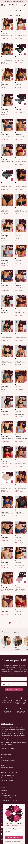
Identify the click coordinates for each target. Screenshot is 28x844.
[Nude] (15, 31)
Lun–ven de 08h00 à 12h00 (8, 795)
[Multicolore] (15, 560)
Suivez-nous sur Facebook (7, 748)
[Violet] (15, 283)
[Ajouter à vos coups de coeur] (3, 20)
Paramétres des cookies (7, 778)
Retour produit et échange (8, 760)
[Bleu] (1, 132)
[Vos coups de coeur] (22, 5)
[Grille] (23, 15)
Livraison (3, 765)
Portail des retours (6, 763)
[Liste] (26, 15)
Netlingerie (4, 790)
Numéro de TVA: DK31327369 (9, 800)
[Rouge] (15, 157)
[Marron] (15, 459)
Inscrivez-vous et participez (14, 689)
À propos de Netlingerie (7, 767)
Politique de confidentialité (8, 780)
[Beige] (1, 484)
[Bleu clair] (1, 258)
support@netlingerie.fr (7, 793)
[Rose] (15, 233)
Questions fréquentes (6, 758)
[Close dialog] (4, 805)
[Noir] (1, 31)
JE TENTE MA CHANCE (14, 837)
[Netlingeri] (14, 5)
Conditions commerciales (7, 775)
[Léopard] (1, 107)
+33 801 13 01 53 (6, 798)
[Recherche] (5, 5)
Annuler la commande (7, 783)
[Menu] (2, 5)
